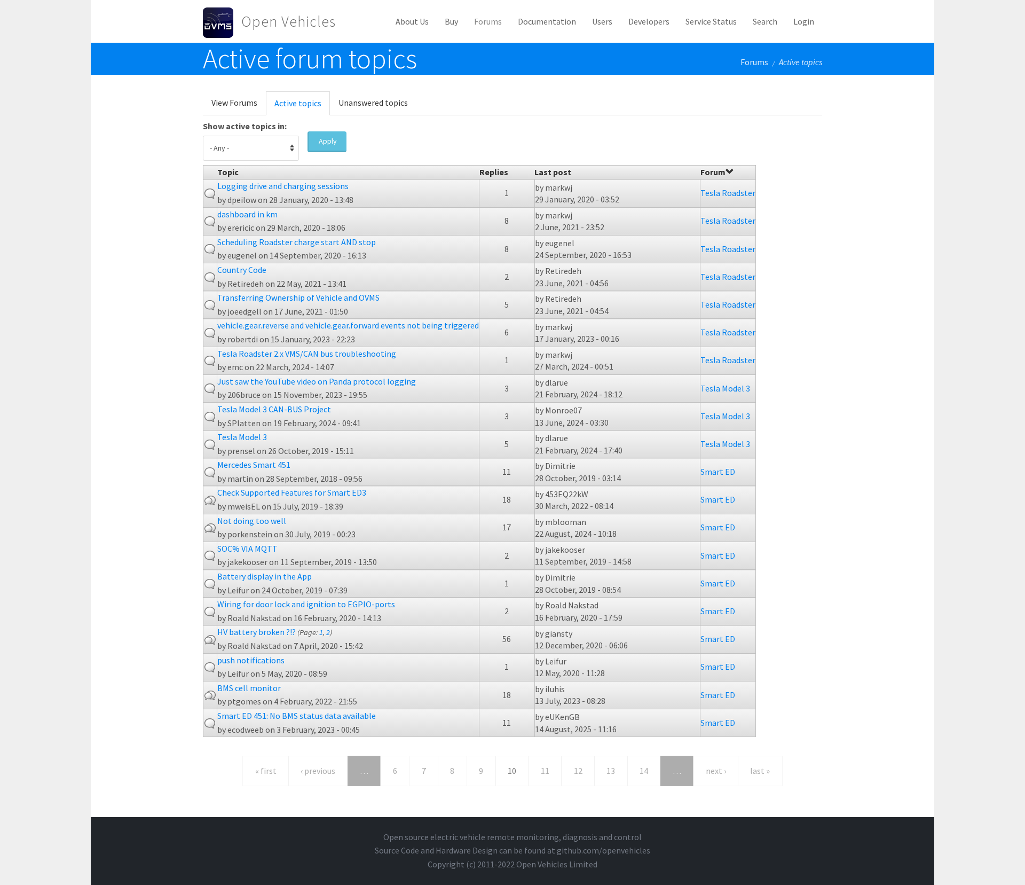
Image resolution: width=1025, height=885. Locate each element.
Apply (328, 141)
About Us (412, 21)
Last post (552, 172)
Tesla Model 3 (725, 388)
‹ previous (318, 770)
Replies (493, 172)
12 (578, 770)
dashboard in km (247, 214)
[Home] (222, 21)
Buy (451, 21)
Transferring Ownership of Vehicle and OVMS (298, 297)
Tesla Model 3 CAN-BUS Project (274, 409)
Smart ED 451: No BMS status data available (296, 715)
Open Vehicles (288, 21)
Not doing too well (251, 520)
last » (760, 770)
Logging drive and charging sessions (283, 186)
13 (610, 770)
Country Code (241, 269)
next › (716, 770)
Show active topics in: (245, 126)
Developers (648, 21)
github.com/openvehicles (603, 850)
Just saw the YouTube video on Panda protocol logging (316, 381)
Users (602, 21)
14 (644, 770)
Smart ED (717, 471)
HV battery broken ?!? (256, 631)
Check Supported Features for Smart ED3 (291, 492)
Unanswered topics (373, 102)
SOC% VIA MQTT (247, 548)
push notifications (251, 660)
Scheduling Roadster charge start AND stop (296, 242)
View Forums (234, 102)
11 (545, 770)
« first (266, 770)
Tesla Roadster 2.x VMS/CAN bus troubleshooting (306, 353)
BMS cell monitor (249, 688)
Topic (228, 172)
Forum (713, 172)
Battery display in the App (264, 576)
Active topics (302, 106)
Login (803, 21)
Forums (488, 21)
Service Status (711, 21)
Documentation (547, 21)
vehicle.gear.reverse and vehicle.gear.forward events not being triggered (348, 325)
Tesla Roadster (727, 192)
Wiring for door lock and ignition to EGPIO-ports (306, 604)
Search (765, 21)
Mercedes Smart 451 (253, 464)
